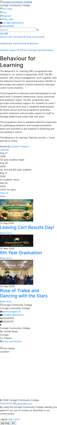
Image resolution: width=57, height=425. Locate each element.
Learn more (14, 419)
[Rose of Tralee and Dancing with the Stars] (16, 272)
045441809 (8, 26)
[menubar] (28, 45)
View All (4, 193)
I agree (3, 419)
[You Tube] (6, 8)
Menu (3, 33)
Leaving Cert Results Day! (27, 227)
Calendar (32, 50)
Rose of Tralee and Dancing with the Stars (24, 293)
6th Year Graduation (21, 252)
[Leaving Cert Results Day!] (16, 210)
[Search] (38, 30)
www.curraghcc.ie (11, 311)
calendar (4, 149)
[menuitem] (6, 38)
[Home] (28, 2)
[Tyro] (3, 12)
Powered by (6, 403)
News (50, 50)
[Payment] (5, 15)
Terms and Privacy (11, 341)
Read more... (6, 233)
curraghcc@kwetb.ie (13, 22)
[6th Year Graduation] (16, 240)
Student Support (20, 146)
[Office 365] (6, 19)
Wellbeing (5, 43)
